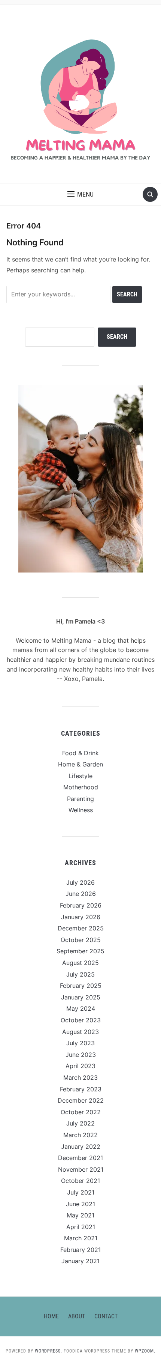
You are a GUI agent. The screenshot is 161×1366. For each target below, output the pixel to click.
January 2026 (80, 917)
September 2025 (80, 951)
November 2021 (80, 1169)
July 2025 (80, 974)
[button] (80, 194)
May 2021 (80, 1215)
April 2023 (80, 1066)
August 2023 (80, 1031)
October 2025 (81, 940)
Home (51, 1316)
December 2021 (80, 1158)
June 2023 (81, 1054)
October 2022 (81, 1112)
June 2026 (81, 893)
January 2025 (80, 997)
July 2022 (80, 1123)
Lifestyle (80, 776)
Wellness (81, 810)
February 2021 (80, 1249)
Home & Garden (80, 764)
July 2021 (80, 1192)
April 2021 (80, 1227)
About (76, 1316)
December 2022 (81, 1100)
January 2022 (80, 1146)
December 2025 (81, 928)
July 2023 (80, 1043)
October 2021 (80, 1180)
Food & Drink (80, 753)
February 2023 (80, 1089)
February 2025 (80, 985)
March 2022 (80, 1135)
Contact (106, 1316)
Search (117, 336)
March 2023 (80, 1077)
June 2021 (80, 1204)
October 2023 (81, 1020)
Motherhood (80, 787)
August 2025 (80, 962)
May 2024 (80, 1008)
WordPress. (48, 1351)
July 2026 (80, 882)
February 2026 (80, 905)
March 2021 (80, 1238)
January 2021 (80, 1261)
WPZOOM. (145, 1351)
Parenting (80, 798)
